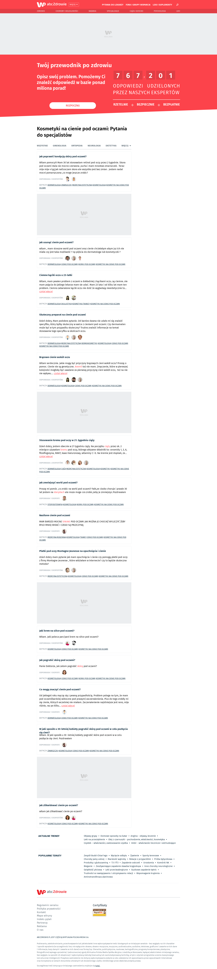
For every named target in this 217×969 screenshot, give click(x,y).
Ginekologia (59, 145)
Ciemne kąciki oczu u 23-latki (55, 275)
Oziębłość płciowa (93, 869)
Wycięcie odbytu (119, 855)
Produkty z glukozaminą (96, 862)
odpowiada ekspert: (49, 498)
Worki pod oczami (86, 264)
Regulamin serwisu (47, 905)
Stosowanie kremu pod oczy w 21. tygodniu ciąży (66, 440)
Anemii (78, 366)
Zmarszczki (66, 185)
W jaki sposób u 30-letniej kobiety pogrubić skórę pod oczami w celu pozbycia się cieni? (83, 730)
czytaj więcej (46, 291)
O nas (40, 930)
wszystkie (42, 145)
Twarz (83, 537)
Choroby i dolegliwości (67, 11)
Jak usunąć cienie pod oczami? (56, 242)
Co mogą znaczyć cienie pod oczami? (60, 689)
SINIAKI (66, 521)
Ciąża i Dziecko (136, 11)
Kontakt (41, 912)
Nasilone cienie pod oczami (54, 515)
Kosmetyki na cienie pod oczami (110, 264)
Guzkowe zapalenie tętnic (144, 869)
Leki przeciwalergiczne (116, 869)
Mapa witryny (44, 915)
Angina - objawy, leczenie (143, 836)
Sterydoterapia (55, 504)
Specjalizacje (113, 11)
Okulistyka (66, 303)
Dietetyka (111, 145)
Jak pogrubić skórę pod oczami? (57, 660)
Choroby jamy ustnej (94, 859)
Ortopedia (77, 145)
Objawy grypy (90, 836)
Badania (92, 11)
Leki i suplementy (162, 4)
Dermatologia (54, 185)
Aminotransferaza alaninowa (98, 876)
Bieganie (88, 866)
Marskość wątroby (117, 859)
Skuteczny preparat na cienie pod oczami (62, 314)
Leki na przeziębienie (94, 839)
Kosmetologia (99, 185)
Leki (178, 11)
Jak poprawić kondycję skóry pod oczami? (63, 156)
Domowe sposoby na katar (114, 836)
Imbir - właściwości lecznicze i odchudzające (153, 843)
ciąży (107, 446)
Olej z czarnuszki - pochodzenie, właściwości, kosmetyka (136, 839)
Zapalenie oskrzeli (131, 862)
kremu (64, 449)
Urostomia (148, 862)
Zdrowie (41, 11)
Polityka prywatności (49, 908)
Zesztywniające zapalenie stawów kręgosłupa (118, 866)
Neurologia (94, 145)
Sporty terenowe (150, 855)
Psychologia (160, 11)
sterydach (59, 492)
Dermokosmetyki (89, 343)
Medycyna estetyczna (82, 185)
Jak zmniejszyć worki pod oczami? (58, 482)
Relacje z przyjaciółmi (140, 859)
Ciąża (63, 468)
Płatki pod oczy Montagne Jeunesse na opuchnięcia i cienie (72, 551)
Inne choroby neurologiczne (158, 866)
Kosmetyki (105, 468)
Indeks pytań (44, 919)
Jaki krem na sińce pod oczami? (56, 630)
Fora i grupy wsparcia (138, 4)
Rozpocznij (73, 105)
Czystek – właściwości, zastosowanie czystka (106, 843)
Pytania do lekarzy (112, 4)
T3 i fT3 (114, 862)
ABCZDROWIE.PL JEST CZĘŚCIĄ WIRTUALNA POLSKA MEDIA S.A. (63, 937)
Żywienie (134, 855)
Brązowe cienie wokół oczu (54, 357)
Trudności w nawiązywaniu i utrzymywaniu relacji (108, 873)
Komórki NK (163, 862)
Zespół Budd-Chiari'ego (95, 855)
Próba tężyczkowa (163, 859)
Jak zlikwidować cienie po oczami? (58, 805)
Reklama (42, 926)
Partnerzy (42, 922)
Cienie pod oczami (69, 264)
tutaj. (97, 965)
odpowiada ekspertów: (51, 179)
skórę (80, 666)
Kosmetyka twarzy (81, 303)
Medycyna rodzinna (57, 537)
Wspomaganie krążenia (148, 873)
